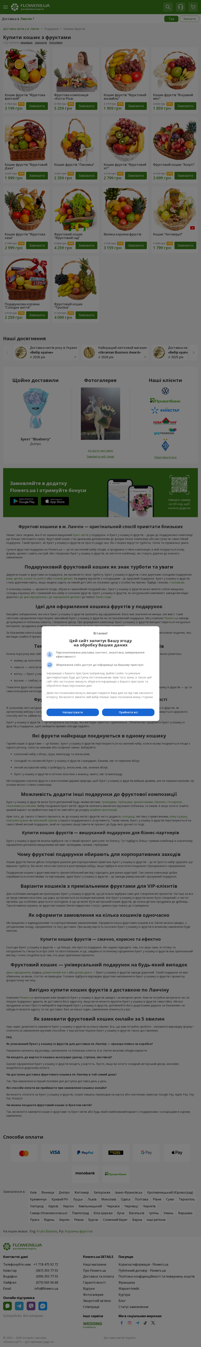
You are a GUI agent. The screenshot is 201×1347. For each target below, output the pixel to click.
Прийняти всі (128, 712)
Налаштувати (73, 712)
